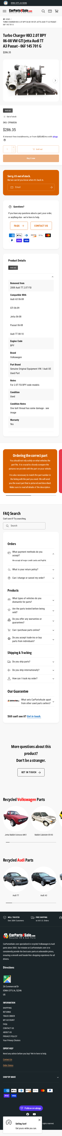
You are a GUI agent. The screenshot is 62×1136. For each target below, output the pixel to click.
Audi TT (16, 895)
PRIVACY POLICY (10, 1036)
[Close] (39, 1120)
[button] (4, 11)
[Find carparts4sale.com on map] (7, 982)
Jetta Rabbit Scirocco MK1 (16, 835)
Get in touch (28, 772)
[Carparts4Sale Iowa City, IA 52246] (5, 3)
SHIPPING (7, 1008)
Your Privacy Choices (11, 1040)
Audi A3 (43, 895)
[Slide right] (55, 80)
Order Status (8, 1065)
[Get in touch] (50, 11)
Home (8, 19)
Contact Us (7, 1059)
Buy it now (31, 158)
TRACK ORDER (9, 1016)
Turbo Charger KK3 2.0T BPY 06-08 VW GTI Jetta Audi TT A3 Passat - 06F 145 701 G (30, 23)
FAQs (17, 225)
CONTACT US (41, 225)
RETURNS (7, 1012)
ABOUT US (7, 1032)
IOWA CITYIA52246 (19, 3)
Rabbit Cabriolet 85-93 (44, 835)
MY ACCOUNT (9, 1020)
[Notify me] (51, 187)
